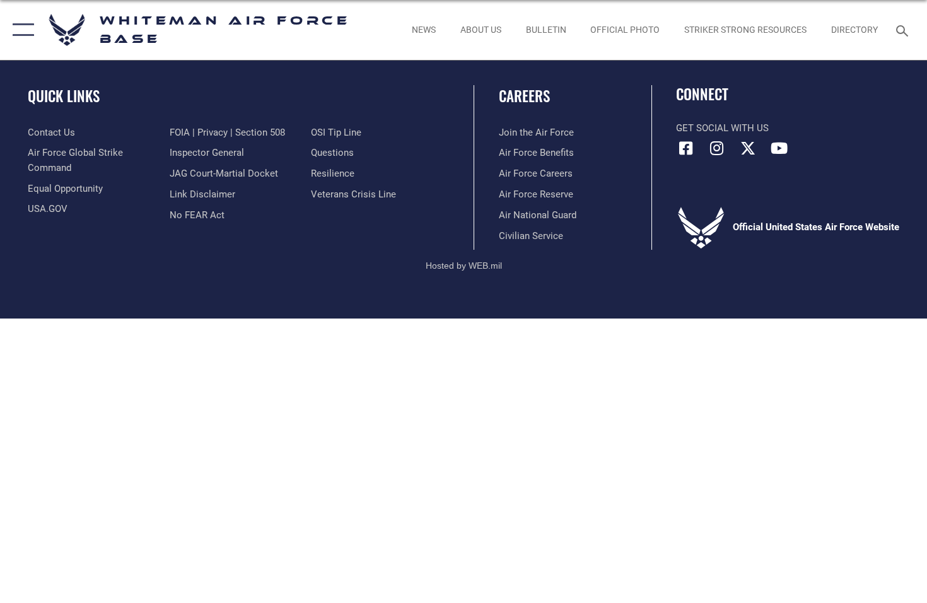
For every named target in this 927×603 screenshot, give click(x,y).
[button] (20, 30)
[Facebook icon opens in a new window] (685, 148)
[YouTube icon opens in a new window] (778, 148)
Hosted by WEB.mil (464, 266)
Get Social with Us (722, 128)
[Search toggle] (904, 30)
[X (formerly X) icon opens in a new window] (747, 148)
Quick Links (64, 96)
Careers (524, 96)
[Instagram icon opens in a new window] (717, 148)
